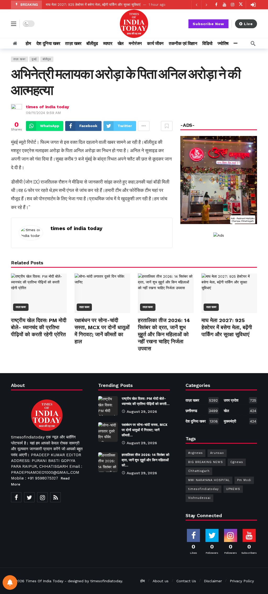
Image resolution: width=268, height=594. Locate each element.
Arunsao (217, 453)
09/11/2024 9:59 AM (43, 113)
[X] (240, 4)
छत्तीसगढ (202, 411)
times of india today (47, 106)
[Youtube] (224, 4)
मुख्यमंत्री (240, 421)
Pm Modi (244, 480)
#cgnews (195, 453)
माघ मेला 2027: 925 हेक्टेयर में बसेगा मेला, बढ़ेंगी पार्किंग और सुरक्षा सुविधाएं (93, 5)
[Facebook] (216, 4)
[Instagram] (232, 4)
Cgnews (236, 462)
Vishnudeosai (199, 498)
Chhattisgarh (199, 471)
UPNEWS (233, 489)
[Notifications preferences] (10, 582)
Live (248, 24)
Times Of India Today (44, 581)
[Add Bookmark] (166, 126)
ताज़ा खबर (19, 59)
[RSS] (55, 497)
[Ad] (218, 235)
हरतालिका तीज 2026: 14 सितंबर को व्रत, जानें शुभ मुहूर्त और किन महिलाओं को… (145, 460)
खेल (240, 411)
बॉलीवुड (47, 59)
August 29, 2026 (142, 411)
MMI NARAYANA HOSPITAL (209, 480)
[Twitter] (29, 497)
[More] (235, 43)
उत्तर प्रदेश (240, 400)
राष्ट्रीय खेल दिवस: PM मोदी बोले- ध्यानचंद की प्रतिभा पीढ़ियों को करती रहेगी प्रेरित (38, 327)
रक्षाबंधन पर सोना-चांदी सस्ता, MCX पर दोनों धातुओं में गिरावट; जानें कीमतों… (145, 430)
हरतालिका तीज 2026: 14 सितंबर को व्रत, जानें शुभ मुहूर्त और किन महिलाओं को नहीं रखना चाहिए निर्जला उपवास (164, 334)
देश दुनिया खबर (202, 421)
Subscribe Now (208, 24)
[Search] (253, 43)
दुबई (34, 59)
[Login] (253, 5)
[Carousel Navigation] (201, 5)
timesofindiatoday (203, 489)
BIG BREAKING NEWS (205, 462)
